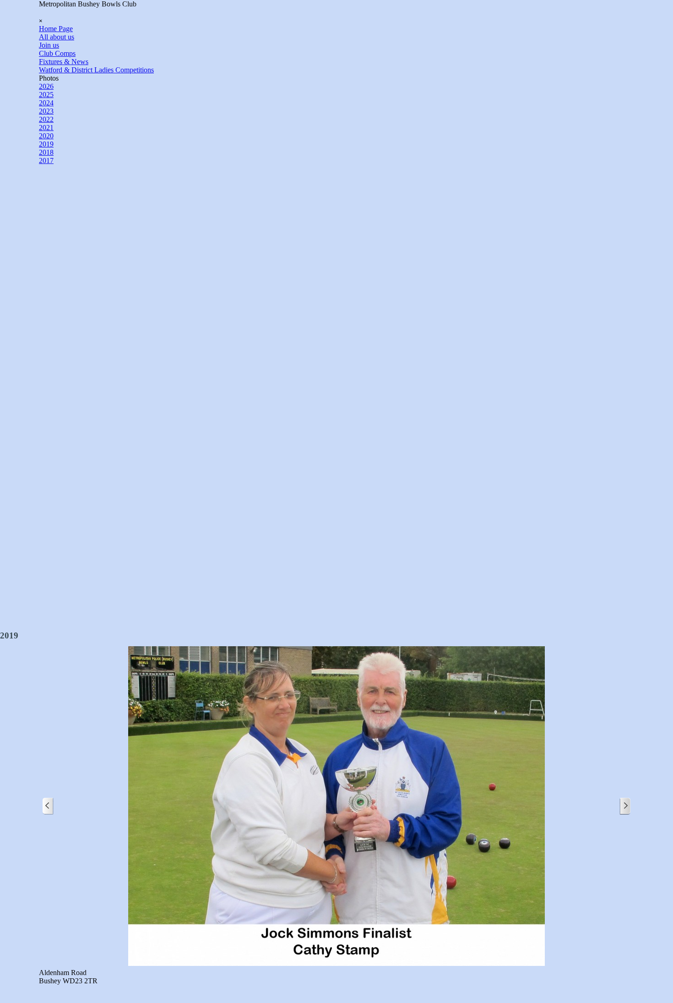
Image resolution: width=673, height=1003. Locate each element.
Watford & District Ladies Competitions (96, 70)
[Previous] (48, 806)
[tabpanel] (336, 977)
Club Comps (57, 53)
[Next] (624, 806)
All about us (56, 37)
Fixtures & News (63, 61)
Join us (49, 45)
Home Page (56, 29)
